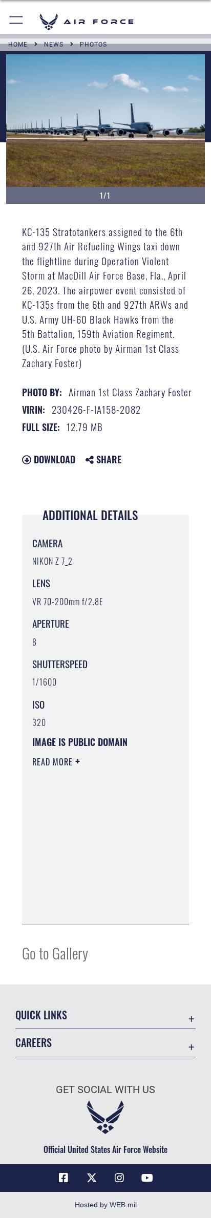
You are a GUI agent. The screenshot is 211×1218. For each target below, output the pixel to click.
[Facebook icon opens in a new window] (63, 1178)
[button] (16, 22)
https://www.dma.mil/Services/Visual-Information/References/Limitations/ (94, 905)
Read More (53, 762)
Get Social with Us (105, 1090)
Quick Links (41, 1015)
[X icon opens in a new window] (91, 1178)
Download (53, 459)
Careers (33, 1042)
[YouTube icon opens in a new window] (147, 1178)
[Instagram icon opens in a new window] (119, 1178)
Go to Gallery (55, 953)
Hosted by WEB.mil (106, 1205)
